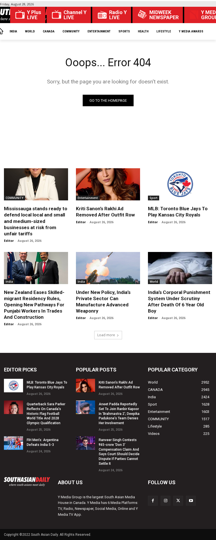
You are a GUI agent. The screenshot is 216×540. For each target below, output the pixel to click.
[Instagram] (165, 501)
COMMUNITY (14, 198)
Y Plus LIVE (34, 15)
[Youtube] (191, 501)
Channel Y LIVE (75, 15)
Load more (106, 335)
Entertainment (88, 198)
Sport (154, 198)
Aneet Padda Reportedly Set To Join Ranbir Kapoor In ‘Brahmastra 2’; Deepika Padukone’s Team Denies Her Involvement (119, 413)
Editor (9, 240)
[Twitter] (178, 501)
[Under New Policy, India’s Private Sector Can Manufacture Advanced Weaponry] (108, 268)
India (9, 282)
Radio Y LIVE (118, 15)
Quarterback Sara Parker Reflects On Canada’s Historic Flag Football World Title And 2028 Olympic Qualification (46, 413)
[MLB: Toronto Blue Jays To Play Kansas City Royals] (180, 184)
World (154, 282)
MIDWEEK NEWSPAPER (164, 15)
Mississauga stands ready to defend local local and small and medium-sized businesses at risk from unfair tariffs (35, 221)
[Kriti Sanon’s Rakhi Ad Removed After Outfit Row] (108, 184)
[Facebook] (153, 501)
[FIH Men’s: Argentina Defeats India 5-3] (13, 443)
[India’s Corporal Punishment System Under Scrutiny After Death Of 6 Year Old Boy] (180, 268)
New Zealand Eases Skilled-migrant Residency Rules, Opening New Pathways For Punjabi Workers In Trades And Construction (34, 304)
